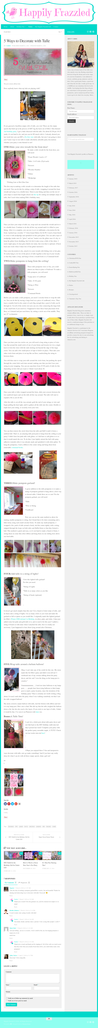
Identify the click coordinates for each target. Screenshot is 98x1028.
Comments (11, 882)
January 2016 (73, 233)
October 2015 (73, 246)
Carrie (8, 46)
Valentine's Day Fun (75, 299)
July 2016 (72, 206)
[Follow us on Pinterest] (93, 32)
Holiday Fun (20, 27)
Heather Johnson (14, 910)
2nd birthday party (10, 131)
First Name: (71, 108)
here (43, 733)
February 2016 (73, 228)
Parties (30, 27)
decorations (11, 826)
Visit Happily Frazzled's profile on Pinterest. (80, 154)
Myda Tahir (13, 928)
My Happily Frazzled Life (43, 27)
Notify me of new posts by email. (17, 1001)
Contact (55, 27)
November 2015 (74, 242)
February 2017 (73, 188)
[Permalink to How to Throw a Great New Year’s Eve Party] (32, 855)
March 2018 (72, 183)
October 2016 (73, 192)
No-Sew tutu (29, 137)
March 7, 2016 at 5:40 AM (27, 919)
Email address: (72, 114)
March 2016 (72, 224)
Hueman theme (26, 1024)
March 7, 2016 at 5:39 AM (27, 899)
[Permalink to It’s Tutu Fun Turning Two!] (51, 855)
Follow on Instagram (82, 166)
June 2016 (72, 210)
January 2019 (73, 179)
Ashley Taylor (13, 955)
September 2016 (74, 197)
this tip (36, 194)
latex (37, 712)
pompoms (38, 826)
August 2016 (73, 201)
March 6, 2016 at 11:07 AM (23, 888)
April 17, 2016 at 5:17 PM (26, 955)
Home (5, 27)
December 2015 (74, 237)
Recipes (71, 290)
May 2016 (72, 215)
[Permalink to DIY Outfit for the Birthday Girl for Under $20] (13, 855)
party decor (32, 826)
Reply (11, 895)
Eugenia (12, 888)
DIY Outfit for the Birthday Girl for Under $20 (12, 865)
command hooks (17, 447)
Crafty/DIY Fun (73, 263)
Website (8, 992)
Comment (8, 972)
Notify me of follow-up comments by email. (20, 998)
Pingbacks (25, 882)
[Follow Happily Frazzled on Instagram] (88, 32)
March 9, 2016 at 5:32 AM (27, 942)
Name (8, 985)
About (12, 27)
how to (26, 826)
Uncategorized (73, 294)
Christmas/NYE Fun (75, 258)
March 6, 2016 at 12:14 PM (28, 910)
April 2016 (72, 219)
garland (21, 826)
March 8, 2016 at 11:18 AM (25, 928)
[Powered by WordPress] (11, 1024)
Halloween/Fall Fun (75, 272)
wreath (54, 826)
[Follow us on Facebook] (90, 32)
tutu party (48, 826)
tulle (44, 826)
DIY (16, 826)
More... (92, 95)
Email (36, 985)
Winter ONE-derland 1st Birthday (22, 619)
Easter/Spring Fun (74, 267)
